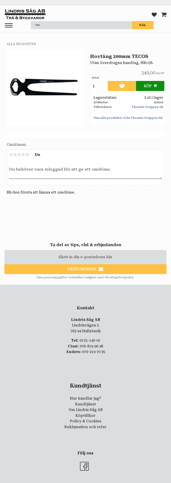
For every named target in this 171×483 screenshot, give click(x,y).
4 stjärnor (23, 155)
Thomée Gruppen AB (147, 107)
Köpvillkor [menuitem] (85, 415)
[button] (9, 25)
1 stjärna (11, 155)
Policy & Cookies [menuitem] (85, 421)
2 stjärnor (15, 155)
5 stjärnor (27, 155)
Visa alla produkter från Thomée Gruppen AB (128, 118)
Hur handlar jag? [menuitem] (85, 398)
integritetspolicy (122, 277)
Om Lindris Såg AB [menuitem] (86, 410)
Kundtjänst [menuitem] (85, 404)
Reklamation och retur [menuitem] (85, 427)
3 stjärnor (19, 155)
